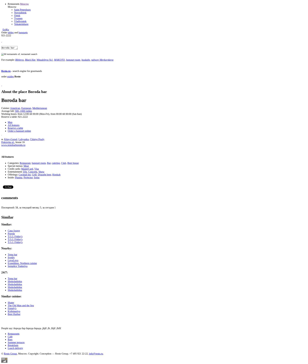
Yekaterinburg (21, 24)
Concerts (32, 171)
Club (63, 163)
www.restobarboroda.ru (13, 145)
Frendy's (12, 308)
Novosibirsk (20, 12)
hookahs (85, 59)
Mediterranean (39, 108)
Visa (36, 168)
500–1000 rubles (23, 111)
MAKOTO (59, 59)
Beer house (73, 163)
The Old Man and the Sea (21, 305)
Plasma (18, 177)
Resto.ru (6, 71)
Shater (11, 302)
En (4, 29)
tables (11, 32)
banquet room (73, 59)
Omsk (17, 15)
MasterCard (27, 168)
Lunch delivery (15, 348)
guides (10, 76)
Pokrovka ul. (7, 142)
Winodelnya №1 (45, 59)
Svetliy (11, 257)
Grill (34, 174)
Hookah (56, 174)
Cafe (10, 336)
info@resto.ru (96, 353)
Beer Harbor (14, 314)
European (26, 108)
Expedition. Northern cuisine (22, 263)
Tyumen (18, 18)
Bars (10, 339)
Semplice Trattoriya (17, 266)
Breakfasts (13, 345)
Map (10, 122)
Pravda (11, 233)
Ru (7, 29)
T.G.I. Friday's (15, 236)
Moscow (24, 4)
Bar (49, 163)
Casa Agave (14, 230)
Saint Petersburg (22, 9)
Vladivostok (20, 21)
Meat (26, 166)
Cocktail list (25, 174)
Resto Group (10, 353)
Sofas (36, 177)
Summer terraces (16, 342)
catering (56, 163)
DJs (25, 171)
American (15, 108)
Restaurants (13, 333)
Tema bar (12, 254)
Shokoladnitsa (15, 281)
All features (13, 125)
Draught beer (44, 174)
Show (41, 171)
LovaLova (13, 260)
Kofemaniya (14, 311)
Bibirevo (19, 59)
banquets (23, 32)
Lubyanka (23, 139)
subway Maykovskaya (102, 59)
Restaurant (25, 163)
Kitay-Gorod (10, 139)
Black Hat (30, 59)
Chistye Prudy (37, 139)
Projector (28, 177)
